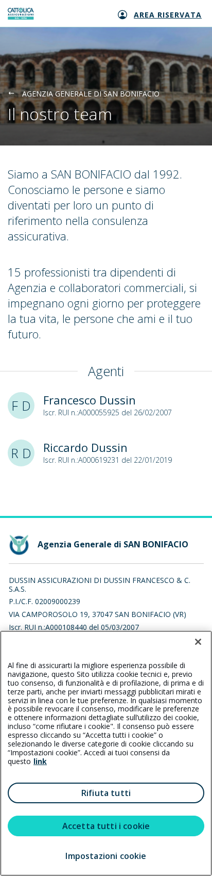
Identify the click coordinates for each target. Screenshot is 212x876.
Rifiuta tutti (106, 793)
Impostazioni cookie (105, 856)
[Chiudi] (198, 641)
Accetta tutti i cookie (106, 826)
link (40, 761)
